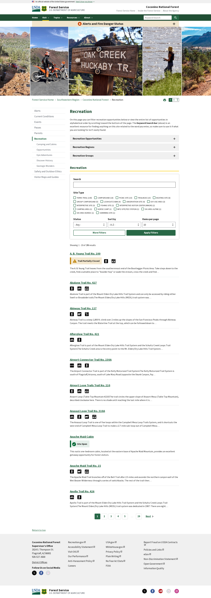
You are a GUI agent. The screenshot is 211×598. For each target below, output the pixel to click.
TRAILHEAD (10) (144, 198)
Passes (37, 127)
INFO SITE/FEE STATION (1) (128, 209)
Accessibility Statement (80, 547)
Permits (38, 133)
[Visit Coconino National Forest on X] (34, 573)
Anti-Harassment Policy (80, 561)
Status (77, 219)
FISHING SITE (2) (107, 205)
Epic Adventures (44, 155)
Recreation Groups (83, 155)
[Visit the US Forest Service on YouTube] (160, 591)
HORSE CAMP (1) (105, 209)
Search (77, 179)
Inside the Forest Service (149, 11)
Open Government (153, 563)
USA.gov (110, 542)
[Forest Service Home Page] (44, 9)
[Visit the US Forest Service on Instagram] (176, 591)
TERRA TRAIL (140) (84, 198)
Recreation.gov (76, 542)
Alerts (37, 110)
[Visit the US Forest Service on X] (144, 591)
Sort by (112, 219)
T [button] (170, 99)
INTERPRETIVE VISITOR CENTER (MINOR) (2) (137, 205)
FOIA (108, 565)
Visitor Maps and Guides (46, 177)
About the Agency (171, 11)
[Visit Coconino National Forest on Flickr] (48, 573)
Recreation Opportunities (87, 138)
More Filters (99, 232)
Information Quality (154, 568)
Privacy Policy (113, 551)
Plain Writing (112, 556)
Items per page (150, 219)
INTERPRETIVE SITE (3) (86, 205)
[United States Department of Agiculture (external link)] (36, 9)
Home (35, 17)
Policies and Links (153, 549)
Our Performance (77, 556)
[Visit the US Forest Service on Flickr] (168, 591)
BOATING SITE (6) (163, 198)
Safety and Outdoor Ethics (48, 171)
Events (37, 122)
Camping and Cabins (47, 144)
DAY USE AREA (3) (158, 201)
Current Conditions (44, 116)
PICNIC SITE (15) (125, 198)
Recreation (40, 138)
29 (139, 516)
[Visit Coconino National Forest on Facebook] (41, 573)
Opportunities (44, 149)
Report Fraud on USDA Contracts (161, 542)
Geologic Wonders (45, 165)
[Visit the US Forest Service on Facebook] (152, 591)
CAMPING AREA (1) (84, 209)
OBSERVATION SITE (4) (135, 201)
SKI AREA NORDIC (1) (85, 213)
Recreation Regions (83, 147)
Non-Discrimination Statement (160, 559)
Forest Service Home (125, 11)
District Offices (39, 562)
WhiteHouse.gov (114, 547)
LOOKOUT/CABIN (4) (112, 201)
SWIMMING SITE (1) (107, 213)
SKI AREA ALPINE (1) (153, 209)
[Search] (175, 17)
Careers (72, 565)
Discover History (45, 160)
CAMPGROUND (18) (105, 198)
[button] (164, 100)
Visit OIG (72, 551)
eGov (146, 554)
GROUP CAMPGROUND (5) (87, 201)
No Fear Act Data (114, 561)
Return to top (39, 530)
